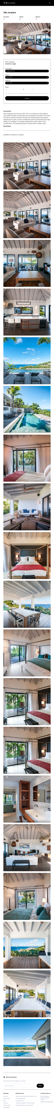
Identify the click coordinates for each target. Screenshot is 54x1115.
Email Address (8, 68)
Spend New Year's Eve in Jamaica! (24, 1105)
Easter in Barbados (20, 1098)
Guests (7, 87)
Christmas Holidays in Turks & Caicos (25, 1103)
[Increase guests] (27, 89)
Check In (7, 75)
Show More (7, 126)
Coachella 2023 (20, 1100)
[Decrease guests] (35, 89)
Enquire (27, 98)
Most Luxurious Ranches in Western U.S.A (26, 1096)
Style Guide (6, 1107)
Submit (40, 1085)
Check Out (7, 80)
